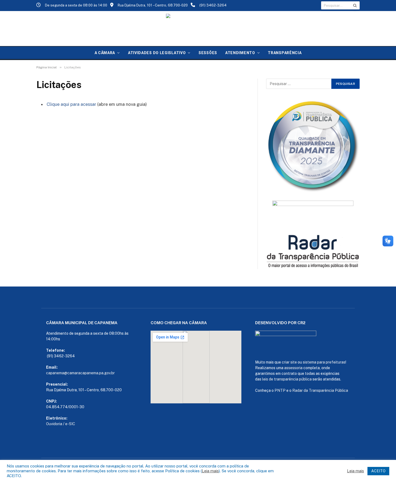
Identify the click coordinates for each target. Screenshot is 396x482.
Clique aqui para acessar (71, 104)
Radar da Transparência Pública (320, 390)
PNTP (280, 390)
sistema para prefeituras (324, 362)
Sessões (208, 53)
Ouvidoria (54, 424)
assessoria (293, 368)
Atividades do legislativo (157, 53)
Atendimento (240, 53)
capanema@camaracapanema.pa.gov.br (80, 373)
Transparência (284, 53)
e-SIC (70, 424)
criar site (289, 362)
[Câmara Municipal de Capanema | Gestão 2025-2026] (198, 28)
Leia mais (210, 471)
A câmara (105, 53)
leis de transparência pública (287, 379)
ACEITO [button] (378, 471)
